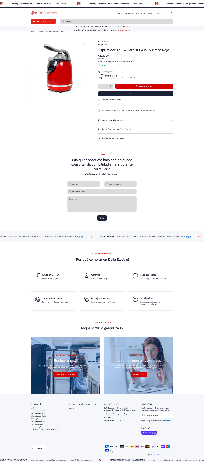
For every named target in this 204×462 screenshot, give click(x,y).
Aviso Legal (34, 419)
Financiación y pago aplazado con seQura (44, 429)
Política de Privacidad (38, 421)
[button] (172, 13)
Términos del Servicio (38, 411)
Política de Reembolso (38, 413)
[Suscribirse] (170, 415)
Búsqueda (70, 408)
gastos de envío (106, 61)
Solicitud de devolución (39, 416)
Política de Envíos (37, 424)
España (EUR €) (37, 449)
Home (32, 31)
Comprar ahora (135, 94)
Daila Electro (156, 455)
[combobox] (116, 21)
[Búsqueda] (62, 21)
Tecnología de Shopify (166, 455)
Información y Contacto (39, 427)
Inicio (33, 408)
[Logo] (44, 13)
